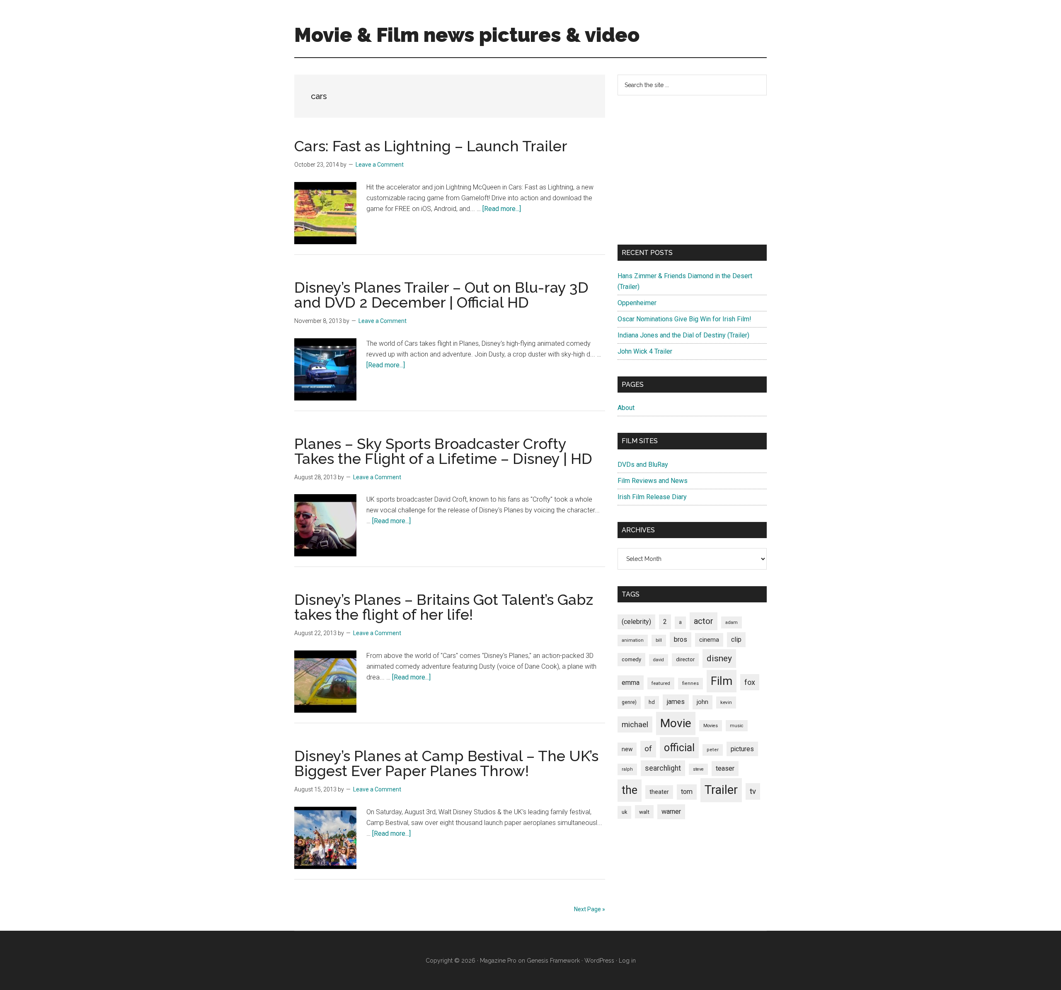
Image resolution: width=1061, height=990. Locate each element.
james (676, 702)
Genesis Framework (553, 960)
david (658, 659)
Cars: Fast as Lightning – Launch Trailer (430, 146)
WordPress (599, 960)
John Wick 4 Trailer (645, 351)
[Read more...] (501, 209)
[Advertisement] (692, 170)
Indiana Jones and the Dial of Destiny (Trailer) (683, 335)
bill (659, 640)
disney (719, 658)
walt (644, 811)
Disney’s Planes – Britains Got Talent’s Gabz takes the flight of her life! (443, 607)
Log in (627, 960)
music (737, 725)
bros (680, 639)
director (685, 659)
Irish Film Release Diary (652, 497)
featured (661, 683)
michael (635, 724)
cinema (709, 639)
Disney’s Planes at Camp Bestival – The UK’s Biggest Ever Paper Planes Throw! (446, 763)
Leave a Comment (380, 164)
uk (624, 812)
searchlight (663, 768)
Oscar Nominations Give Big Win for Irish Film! (684, 319)
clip (736, 639)
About (626, 408)
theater (659, 792)
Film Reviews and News (653, 481)
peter (713, 749)
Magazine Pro (498, 960)
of (648, 748)
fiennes (690, 683)
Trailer (721, 790)
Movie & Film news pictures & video (467, 34)
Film (721, 681)
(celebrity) (636, 622)
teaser (725, 768)
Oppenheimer (637, 303)
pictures (742, 749)
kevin (726, 702)
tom (687, 792)
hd (652, 702)
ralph (627, 769)
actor (703, 621)
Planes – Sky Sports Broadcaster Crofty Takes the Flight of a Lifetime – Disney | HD (443, 451)
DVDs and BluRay (643, 464)
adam (731, 622)
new (627, 749)
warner (671, 811)
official (679, 748)
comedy (631, 659)
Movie (675, 723)
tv (753, 791)
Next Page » (589, 909)
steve (698, 769)
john (702, 702)
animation (633, 640)
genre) (629, 702)
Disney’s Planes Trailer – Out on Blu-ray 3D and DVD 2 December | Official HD (441, 295)
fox (749, 682)
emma (631, 683)
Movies (710, 725)
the (629, 790)
